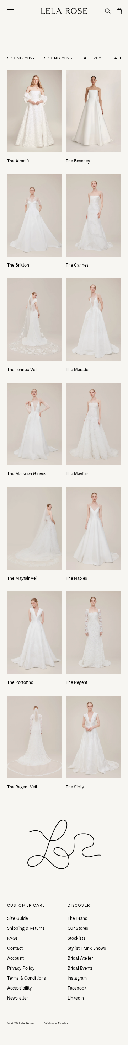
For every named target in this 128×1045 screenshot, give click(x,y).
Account (15, 958)
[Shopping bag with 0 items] (119, 11)
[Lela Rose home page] (64, 11)
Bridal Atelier (80, 958)
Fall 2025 (92, 57)
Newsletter (17, 998)
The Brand (77, 918)
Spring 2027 (21, 57)
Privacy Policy (20, 968)
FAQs (12, 938)
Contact (15, 948)
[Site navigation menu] (12, 10)
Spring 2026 (58, 57)
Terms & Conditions (26, 978)
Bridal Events (80, 968)
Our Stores (78, 928)
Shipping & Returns (26, 928)
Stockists (76, 938)
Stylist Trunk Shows (87, 948)
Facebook (77, 988)
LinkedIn (76, 998)
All (118, 57)
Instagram (77, 978)
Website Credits (56, 1023)
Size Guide (17, 918)
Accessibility (19, 988)
